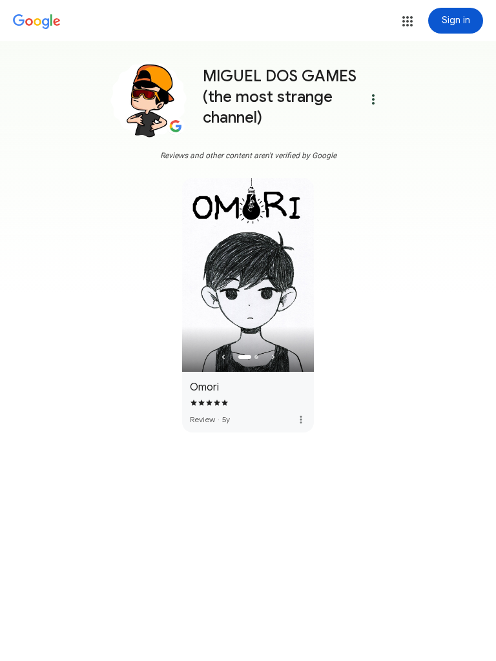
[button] (407, 21)
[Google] (37, 22)
